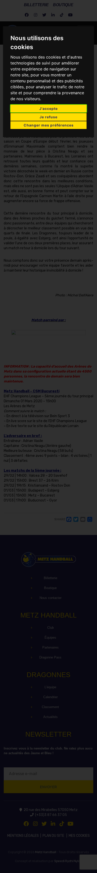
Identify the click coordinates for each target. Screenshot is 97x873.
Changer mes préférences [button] (49, 125)
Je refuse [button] (48, 117)
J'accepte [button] (48, 108)
